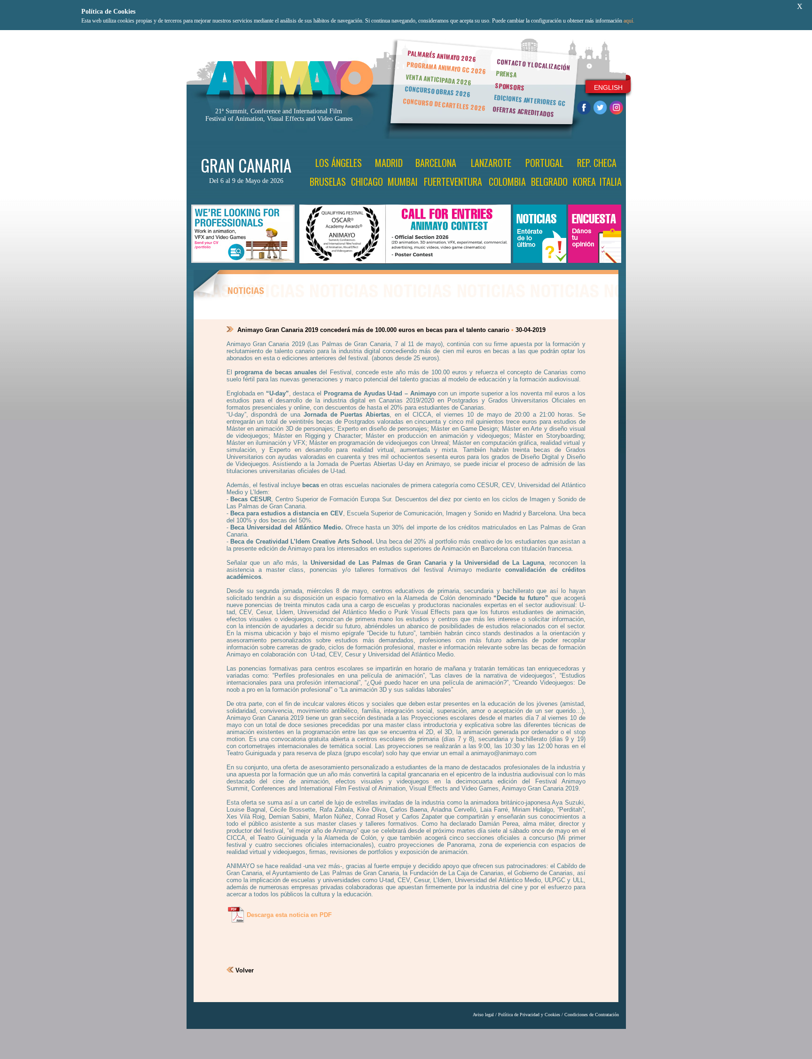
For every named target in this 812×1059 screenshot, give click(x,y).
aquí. (629, 20)
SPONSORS (509, 86)
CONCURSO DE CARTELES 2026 (444, 104)
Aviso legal (483, 1014)
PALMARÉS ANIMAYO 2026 (441, 55)
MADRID (389, 163)
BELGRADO (549, 181)
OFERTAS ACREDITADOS (523, 111)
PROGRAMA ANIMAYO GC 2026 (446, 67)
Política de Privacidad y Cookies (529, 1014)
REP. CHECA (597, 163)
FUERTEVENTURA (453, 181)
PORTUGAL (544, 163)
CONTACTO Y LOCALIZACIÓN (533, 64)
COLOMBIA (507, 181)
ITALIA (611, 181)
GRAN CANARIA (246, 165)
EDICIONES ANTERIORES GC (529, 100)
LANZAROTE (491, 163)
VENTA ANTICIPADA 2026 (438, 79)
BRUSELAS (328, 181)
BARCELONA (435, 163)
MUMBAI (403, 181)
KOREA (584, 181)
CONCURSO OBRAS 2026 (437, 91)
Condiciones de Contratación (591, 1014)
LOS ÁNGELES (338, 163)
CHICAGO (367, 181)
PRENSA (506, 73)
